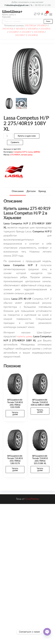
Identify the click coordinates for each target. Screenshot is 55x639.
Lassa (30, 152)
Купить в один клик (27, 136)
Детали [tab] (31, 191)
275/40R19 (15, 155)
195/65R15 (42, 25)
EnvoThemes (32, 499)
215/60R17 (14, 32)
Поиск (48, 21)
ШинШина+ (12, 12)
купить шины (25, 336)
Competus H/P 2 (20, 152)
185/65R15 (21, 29)
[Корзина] (45, 14)
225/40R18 (33, 35)
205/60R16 (33, 29)
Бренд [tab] (42, 191)
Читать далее (15, 414)
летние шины (27, 155)
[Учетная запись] (42, 14)
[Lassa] (14, 171)
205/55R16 (30, 25)
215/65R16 (45, 29)
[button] (50, 14)
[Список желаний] (38, 14)
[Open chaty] (47, 632)
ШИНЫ (37, 152)
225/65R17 (26, 32)
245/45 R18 (8, 29)
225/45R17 (20, 35)
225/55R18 (39, 32)
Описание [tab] (18, 191)
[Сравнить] (35, 14)
